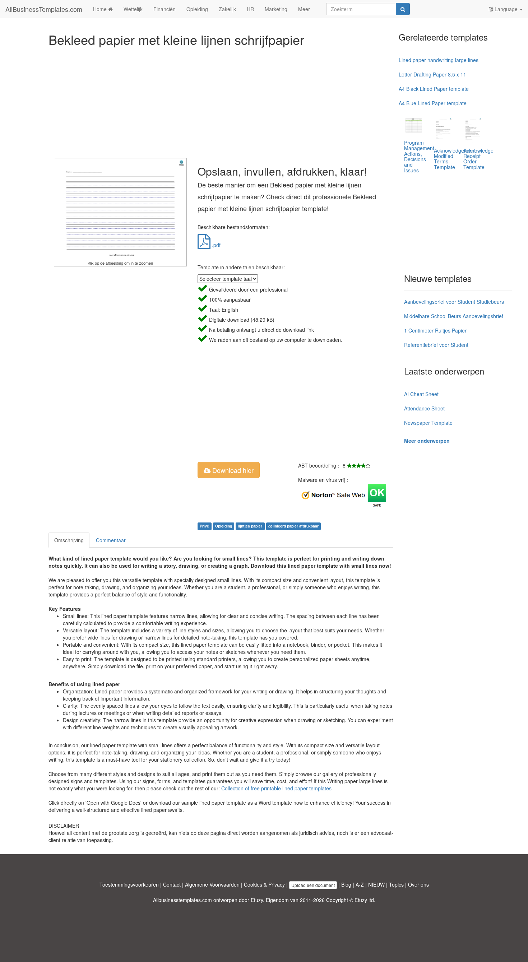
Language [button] (506, 9)
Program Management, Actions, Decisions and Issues (420, 156)
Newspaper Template (428, 422)
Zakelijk (227, 9)
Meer (304, 9)
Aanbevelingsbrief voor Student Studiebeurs (454, 301)
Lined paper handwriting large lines (438, 60)
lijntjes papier (250, 526)
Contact (172, 884)
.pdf (215, 244)
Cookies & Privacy (264, 884)
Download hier (232, 470)
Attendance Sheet (424, 408)
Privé (204, 526)
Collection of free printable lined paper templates (276, 788)
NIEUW (376, 884)
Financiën (164, 9)
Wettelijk (133, 9)
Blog (346, 884)
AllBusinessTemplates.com (43, 9)
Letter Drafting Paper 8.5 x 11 (432, 74)
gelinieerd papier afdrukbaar (293, 526)
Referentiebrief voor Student (436, 344)
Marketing (276, 9)
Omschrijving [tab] (69, 540)
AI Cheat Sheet (421, 394)
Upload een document (313, 885)
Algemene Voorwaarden (212, 884)
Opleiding (197, 9)
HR (250, 9)
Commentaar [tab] (111, 540)
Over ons (418, 884)
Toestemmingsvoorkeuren (129, 884)
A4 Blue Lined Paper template (433, 103)
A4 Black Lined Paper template (434, 88)
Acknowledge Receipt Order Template (478, 159)
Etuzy (257, 899)
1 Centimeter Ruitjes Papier (435, 330)
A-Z (360, 884)
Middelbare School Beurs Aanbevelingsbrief (453, 316)
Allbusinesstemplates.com (182, 899)
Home (100, 9)
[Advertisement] (220, 100)
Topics (396, 884)
